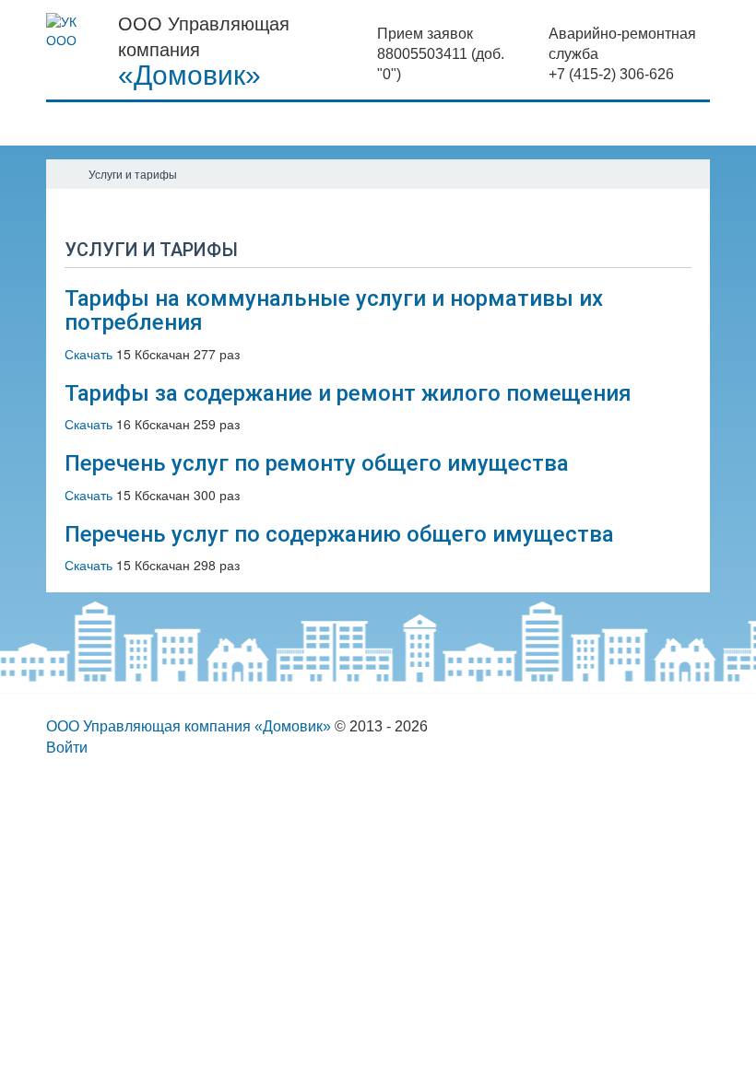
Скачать (88, 354)
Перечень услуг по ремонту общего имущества (317, 463)
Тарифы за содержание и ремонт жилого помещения (348, 393)
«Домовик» (189, 75)
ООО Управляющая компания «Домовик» (188, 726)
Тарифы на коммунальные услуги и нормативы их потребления (334, 310)
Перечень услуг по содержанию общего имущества (339, 534)
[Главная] (62, 174)
